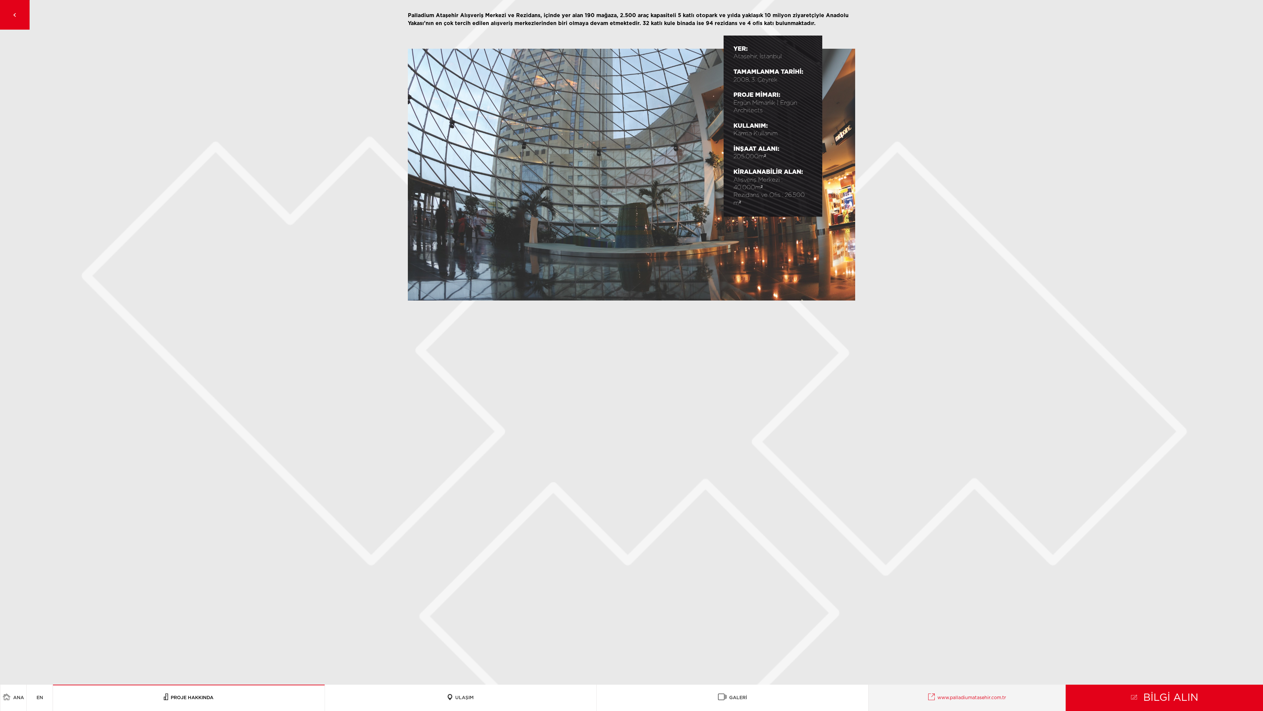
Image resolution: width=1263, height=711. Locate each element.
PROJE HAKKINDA (190, 698)
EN (40, 698)
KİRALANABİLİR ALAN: (768, 172)
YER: (740, 49)
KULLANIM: (750, 126)
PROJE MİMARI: (756, 95)
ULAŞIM (463, 698)
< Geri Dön (15, 15)
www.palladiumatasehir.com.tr (970, 698)
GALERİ (737, 698)
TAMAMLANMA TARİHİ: (768, 72)
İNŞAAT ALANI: (756, 149)
